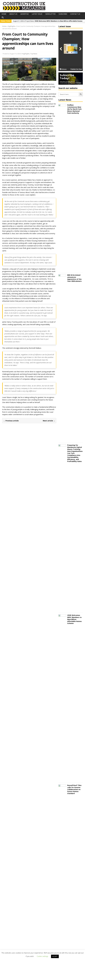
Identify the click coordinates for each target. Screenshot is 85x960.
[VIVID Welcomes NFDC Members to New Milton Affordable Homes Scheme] (62, 780)
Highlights (26, 54)
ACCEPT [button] (54, 956)
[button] (2, 17)
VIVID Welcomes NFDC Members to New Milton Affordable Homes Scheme (74, 619)
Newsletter (50, 14)
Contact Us (75, 14)
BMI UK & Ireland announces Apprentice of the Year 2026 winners (74, 278)
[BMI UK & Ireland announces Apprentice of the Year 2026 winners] (62, 439)
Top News (33, 54)
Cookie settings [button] (42, 956)
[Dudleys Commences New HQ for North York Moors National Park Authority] (62, 269)
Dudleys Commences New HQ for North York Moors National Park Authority (74, 109)
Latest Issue (37, 14)
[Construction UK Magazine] (24, 10)
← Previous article (11, 421)
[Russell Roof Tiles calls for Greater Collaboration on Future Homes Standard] (62, 950)
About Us (13, 14)
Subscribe (63, 14)
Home (4, 14)
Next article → (49, 421)
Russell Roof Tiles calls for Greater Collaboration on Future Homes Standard (74, 789)
